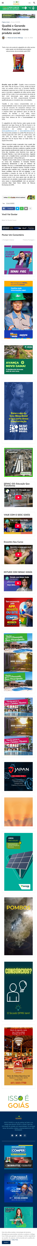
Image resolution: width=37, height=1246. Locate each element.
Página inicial (5, 22)
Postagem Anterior (8, 240)
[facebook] (12, 1135)
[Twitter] (17, 208)
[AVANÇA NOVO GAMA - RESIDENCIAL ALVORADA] (18, 360)
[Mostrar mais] (30, 208)
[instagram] (24, 1135)
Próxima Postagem (28, 240)
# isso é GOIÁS (15, 22)
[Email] (26, 208)
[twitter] (16, 1135)
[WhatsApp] (22, 208)
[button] (2, 3)
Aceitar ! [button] (6, 1242)
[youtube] (20, 1135)
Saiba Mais (14, 1240)
